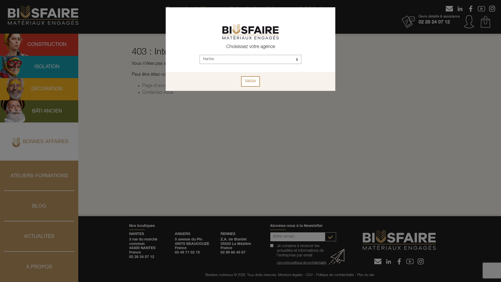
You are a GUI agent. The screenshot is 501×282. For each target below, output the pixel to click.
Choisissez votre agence (250, 47)
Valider (250, 81)
